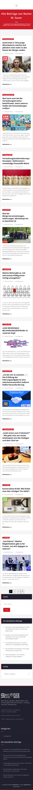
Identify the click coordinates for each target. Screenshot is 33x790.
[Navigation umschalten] (16, 5)
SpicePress (26, 784)
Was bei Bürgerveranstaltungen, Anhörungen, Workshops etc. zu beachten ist (15, 217)
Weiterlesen (6, 84)
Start (16, 22)
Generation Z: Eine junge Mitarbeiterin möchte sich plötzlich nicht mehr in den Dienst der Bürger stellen (17, 24)
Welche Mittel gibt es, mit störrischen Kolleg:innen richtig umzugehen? (13, 275)
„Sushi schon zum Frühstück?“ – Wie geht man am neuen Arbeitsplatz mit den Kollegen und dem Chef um (16, 437)
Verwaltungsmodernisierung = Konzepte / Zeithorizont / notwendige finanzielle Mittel (16, 161)
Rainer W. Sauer (9, 53)
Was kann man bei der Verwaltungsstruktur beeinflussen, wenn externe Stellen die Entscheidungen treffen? (15, 103)
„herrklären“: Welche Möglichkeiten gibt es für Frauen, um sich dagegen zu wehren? (15, 545)
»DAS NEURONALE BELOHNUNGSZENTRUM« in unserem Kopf (15, 330)
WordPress (16, 784)
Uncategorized (19, 53)
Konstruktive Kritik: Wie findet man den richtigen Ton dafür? (16, 489)
